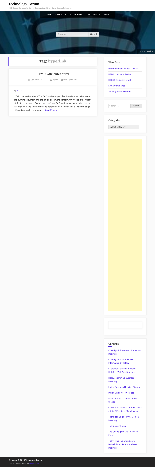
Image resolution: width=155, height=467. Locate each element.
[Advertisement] (125, 225)
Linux (106, 14)
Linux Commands (116, 86)
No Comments (71, 79)
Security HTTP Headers (120, 91)
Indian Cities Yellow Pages (121, 393)
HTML (20, 90)
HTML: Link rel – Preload (120, 74)
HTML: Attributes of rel (52, 74)
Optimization (91, 14)
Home (48, 14)
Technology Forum (23, 4)
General (58, 14)
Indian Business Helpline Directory (125, 387)
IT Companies (76, 14)
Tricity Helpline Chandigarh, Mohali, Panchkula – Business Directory (122, 444)
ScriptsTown (34, 463)
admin (55, 79)
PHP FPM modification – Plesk (123, 68)
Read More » (51, 110)
